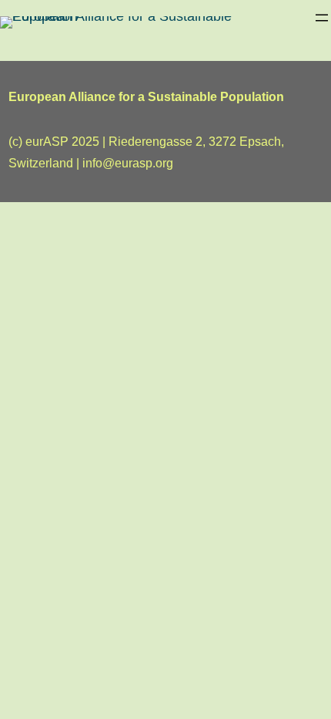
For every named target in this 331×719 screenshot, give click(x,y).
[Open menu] (322, 17)
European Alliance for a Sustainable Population (146, 96)
